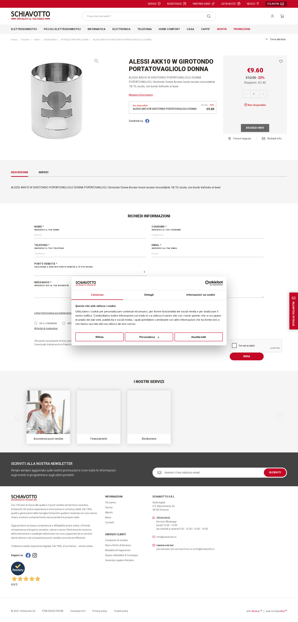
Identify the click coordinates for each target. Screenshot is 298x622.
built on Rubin (276, 611)
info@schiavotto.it (166, 537)
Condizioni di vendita (116, 540)
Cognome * (166, 228)
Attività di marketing (46, 328)
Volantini (273, 3)
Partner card (201, 3)
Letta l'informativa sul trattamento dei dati (57, 313)
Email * (164, 246)
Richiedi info (255, 127)
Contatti (109, 522)
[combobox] (149, 16)
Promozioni (242, 29)
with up (254, 611)
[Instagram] (34, 555)
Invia (246, 356)
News (108, 517)
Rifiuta (99, 336)
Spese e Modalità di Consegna (121, 555)
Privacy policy (99, 611)
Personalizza (147, 336)
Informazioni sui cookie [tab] (200, 294)
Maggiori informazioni (141, 94)
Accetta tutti (198, 336)
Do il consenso (48, 323)
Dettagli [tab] (149, 294)
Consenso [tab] (97, 294)
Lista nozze (228, 3)
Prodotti (25, 39)
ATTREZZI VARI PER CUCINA (75, 39)
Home (14, 39)
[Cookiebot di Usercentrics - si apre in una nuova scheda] (208, 283)
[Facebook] (147, 121)
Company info (78, 611)
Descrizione (19, 172)
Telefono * (49, 246)
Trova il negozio (241, 138)
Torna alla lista (278, 39)
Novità (222, 29)
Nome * (46, 228)
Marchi (109, 512)
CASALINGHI (50, 39)
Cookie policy (121, 611)
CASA (36, 39)
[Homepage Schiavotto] (30, 15)
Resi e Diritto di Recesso (118, 545)
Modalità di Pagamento (118, 550)
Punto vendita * (63, 265)
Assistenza (174, 3)
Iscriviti (275, 472)
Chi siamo (110, 502)
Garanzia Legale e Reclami (119, 560)
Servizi (152, 3)
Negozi (251, 3)
